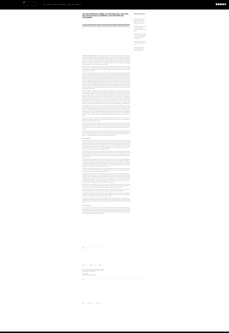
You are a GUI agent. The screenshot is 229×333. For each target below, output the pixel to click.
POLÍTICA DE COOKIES (136, 253)
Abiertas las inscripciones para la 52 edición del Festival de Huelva (140, 43)
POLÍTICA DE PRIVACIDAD (137, 254)
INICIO (44, 4)
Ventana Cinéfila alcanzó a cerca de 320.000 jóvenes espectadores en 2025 (139, 49)
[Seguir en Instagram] (223, 4)
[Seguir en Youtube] (221, 4)
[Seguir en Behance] (225, 4)
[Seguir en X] (219, 4)
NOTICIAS (73, 4)
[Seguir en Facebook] (216, 4)
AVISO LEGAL (134, 256)
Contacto (55, 4)
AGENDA (69, 4)
